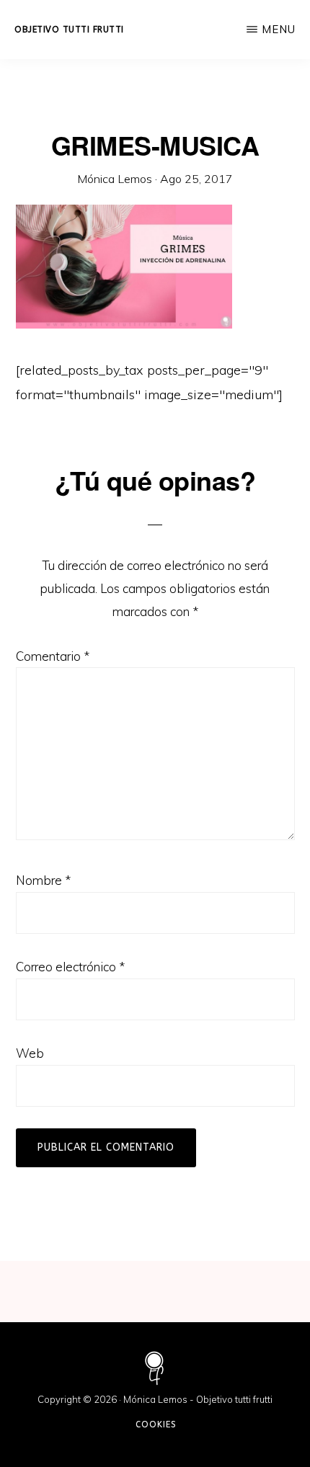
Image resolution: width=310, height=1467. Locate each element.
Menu (279, 29)
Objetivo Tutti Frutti (69, 29)
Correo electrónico (70, 966)
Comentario (52, 656)
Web (30, 1053)
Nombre (43, 880)
